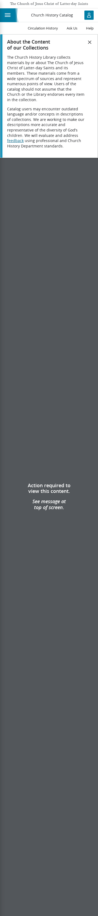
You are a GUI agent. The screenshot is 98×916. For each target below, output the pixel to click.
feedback (15, 140)
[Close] (90, 42)
